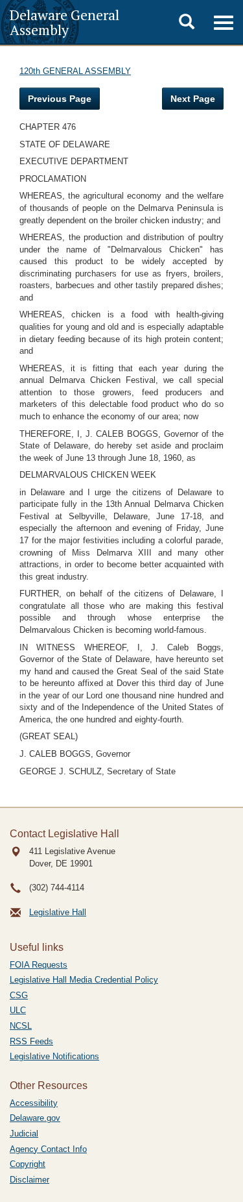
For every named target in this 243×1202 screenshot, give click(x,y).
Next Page (192, 98)
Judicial (24, 1133)
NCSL (21, 1026)
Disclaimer (29, 1179)
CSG (19, 995)
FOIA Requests (38, 965)
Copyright (27, 1164)
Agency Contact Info (48, 1149)
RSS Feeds (31, 1041)
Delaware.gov (35, 1118)
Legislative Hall (57, 912)
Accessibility (34, 1103)
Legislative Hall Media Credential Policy (84, 980)
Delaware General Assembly (64, 22)
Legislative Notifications (54, 1056)
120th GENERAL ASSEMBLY (75, 71)
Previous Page (59, 98)
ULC (18, 1010)
